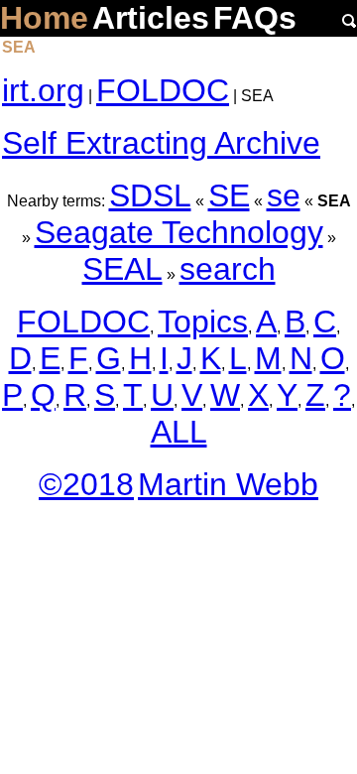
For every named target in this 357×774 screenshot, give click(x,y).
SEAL (122, 269)
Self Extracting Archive (161, 143)
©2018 (86, 484)
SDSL (150, 195)
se (283, 195)
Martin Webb (228, 484)
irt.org (43, 90)
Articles (150, 18)
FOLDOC (162, 90)
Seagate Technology (179, 232)
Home (44, 18)
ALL (179, 432)
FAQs (255, 18)
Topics (203, 321)
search (227, 269)
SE (229, 195)
